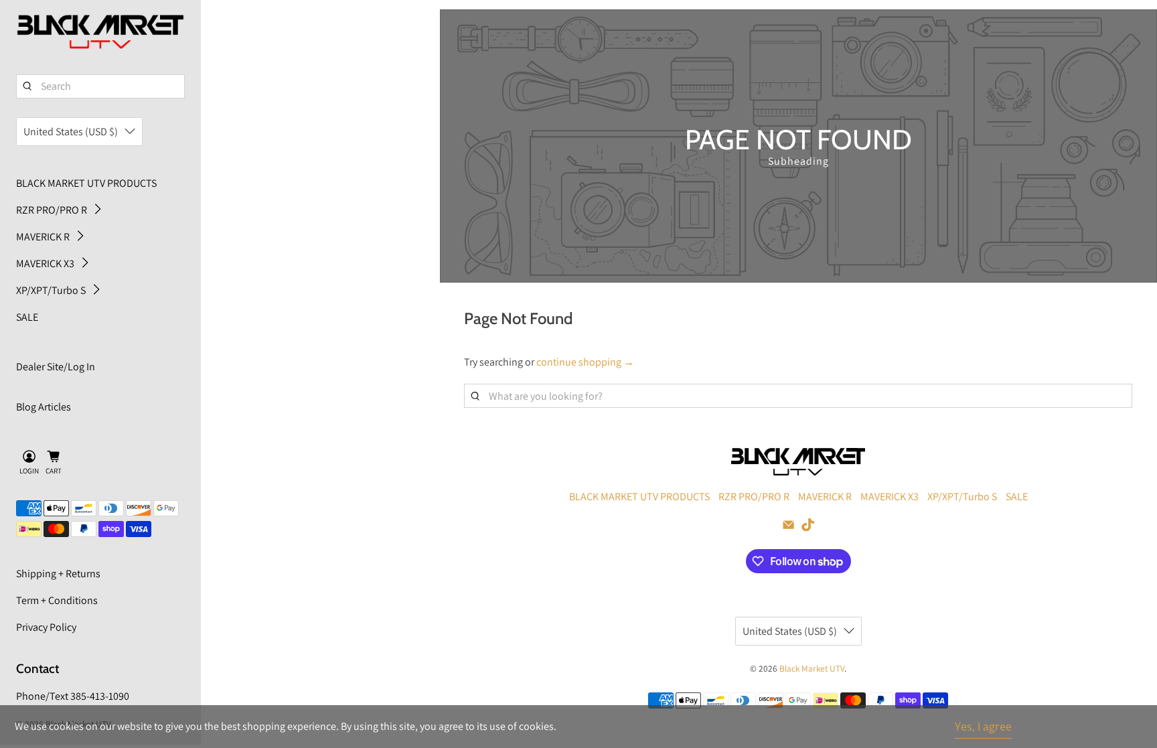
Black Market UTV (811, 668)
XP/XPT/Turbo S (51, 290)
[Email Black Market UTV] (788, 527)
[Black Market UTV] (100, 32)
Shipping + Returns (58, 574)
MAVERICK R (43, 237)
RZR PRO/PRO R (51, 210)
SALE (27, 317)
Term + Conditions (57, 600)
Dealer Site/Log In (55, 367)
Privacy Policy (46, 627)
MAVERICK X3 (45, 263)
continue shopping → (585, 362)
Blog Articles (43, 407)
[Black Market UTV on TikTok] (807, 527)
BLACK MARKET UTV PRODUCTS (86, 183)
